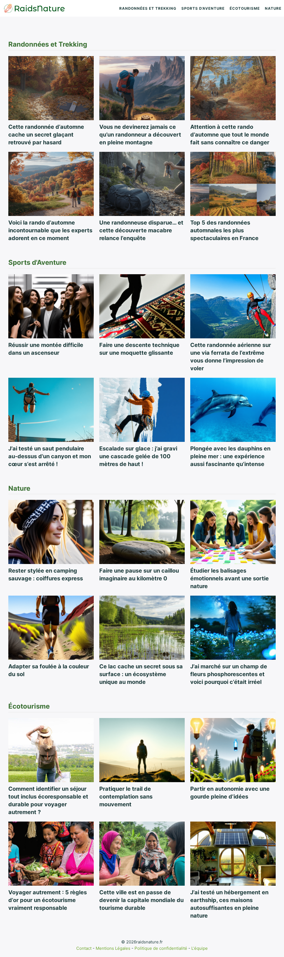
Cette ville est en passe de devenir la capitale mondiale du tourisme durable (141, 900)
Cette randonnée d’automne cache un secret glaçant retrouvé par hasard (46, 135)
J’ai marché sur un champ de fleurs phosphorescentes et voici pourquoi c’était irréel (228, 674)
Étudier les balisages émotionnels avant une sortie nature (229, 578)
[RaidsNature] (35, 8)
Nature (273, 8)
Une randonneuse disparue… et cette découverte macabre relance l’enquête (141, 230)
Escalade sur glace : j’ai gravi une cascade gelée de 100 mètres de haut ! (138, 456)
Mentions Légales (113, 948)
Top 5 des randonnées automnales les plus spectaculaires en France (224, 230)
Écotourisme (245, 8)
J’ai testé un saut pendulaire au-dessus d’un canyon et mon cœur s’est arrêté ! (49, 456)
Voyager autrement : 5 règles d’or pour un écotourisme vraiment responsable (47, 900)
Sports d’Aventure (203, 8)
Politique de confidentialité (161, 948)
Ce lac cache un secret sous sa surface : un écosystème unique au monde (141, 674)
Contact (84, 948)
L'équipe (199, 948)
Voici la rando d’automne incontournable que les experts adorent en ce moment (50, 230)
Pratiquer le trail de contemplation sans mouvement (126, 796)
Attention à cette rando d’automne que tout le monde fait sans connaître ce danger (229, 135)
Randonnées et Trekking (147, 8)
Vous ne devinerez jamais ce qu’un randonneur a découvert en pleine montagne (140, 135)
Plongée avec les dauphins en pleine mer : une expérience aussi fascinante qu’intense (230, 456)
